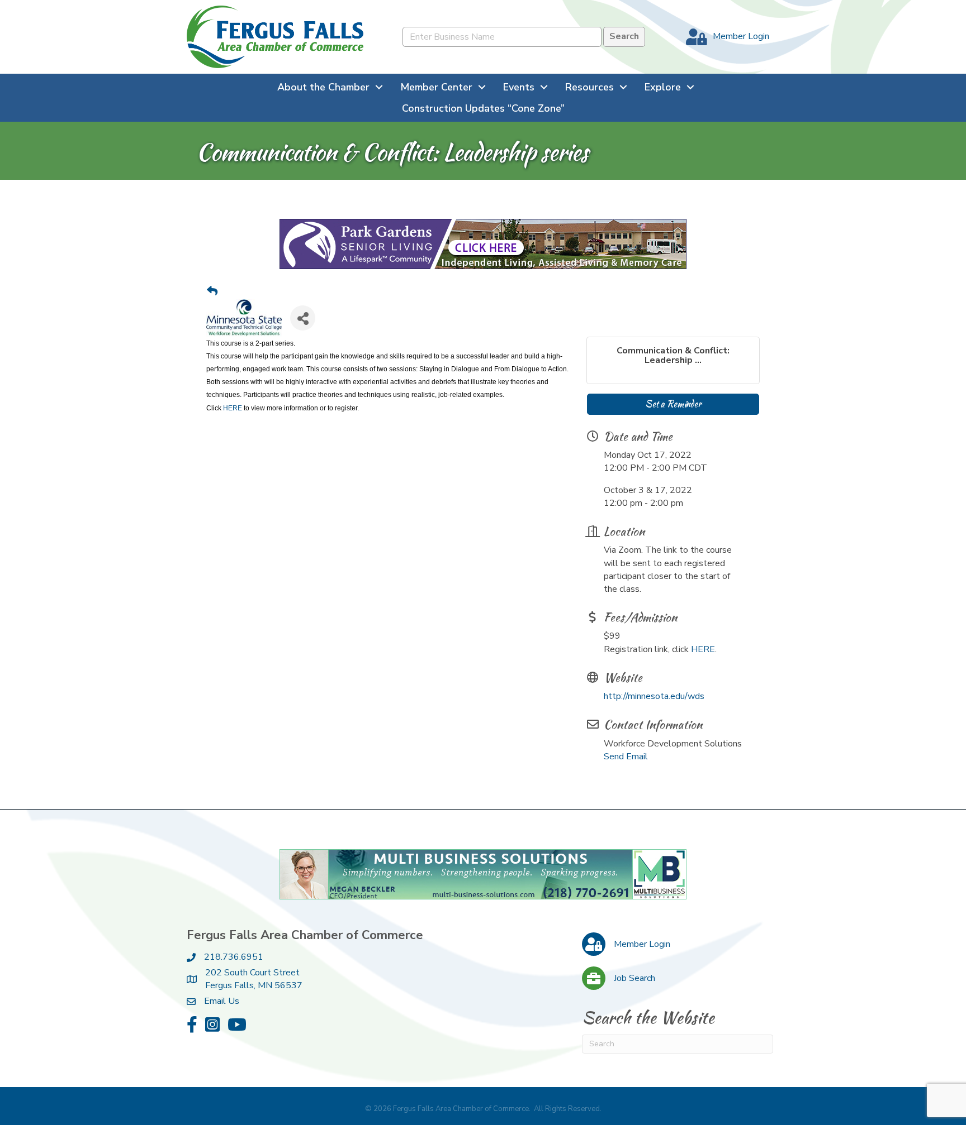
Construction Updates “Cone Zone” (483, 108)
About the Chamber (323, 87)
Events (518, 87)
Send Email (626, 756)
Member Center (436, 87)
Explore (663, 87)
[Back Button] (212, 292)
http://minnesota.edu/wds (654, 696)
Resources (589, 87)
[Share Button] (302, 318)
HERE (232, 408)
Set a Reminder (673, 404)
